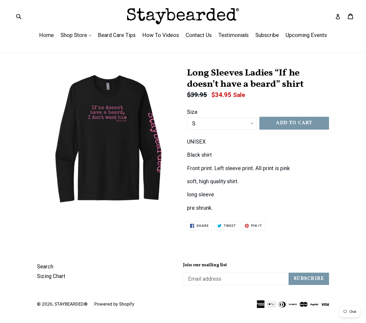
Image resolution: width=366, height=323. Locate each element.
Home (46, 35)
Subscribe (267, 35)
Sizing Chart (51, 276)
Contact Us (199, 35)
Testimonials (233, 35)
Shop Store (77, 35)
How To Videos (160, 35)
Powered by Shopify (114, 304)
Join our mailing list (205, 265)
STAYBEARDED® (71, 304)
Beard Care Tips (117, 35)
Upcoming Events (306, 35)
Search (45, 266)
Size (192, 112)
